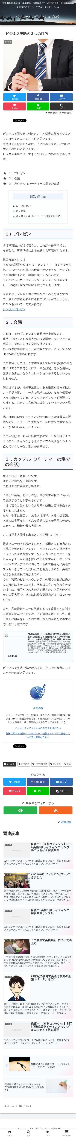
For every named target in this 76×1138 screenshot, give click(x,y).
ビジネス (24, 764)
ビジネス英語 (40, 764)
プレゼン (56, 764)
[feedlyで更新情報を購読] (20, 810)
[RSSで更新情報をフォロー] (55, 810)
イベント (10, 764)
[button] (69, 620)
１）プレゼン (23, 205)
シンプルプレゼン (14, 309)
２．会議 (21, 210)
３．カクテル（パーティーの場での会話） (39, 215)
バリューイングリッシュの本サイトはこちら (38, 728)
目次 (33, 196)
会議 (68, 764)
